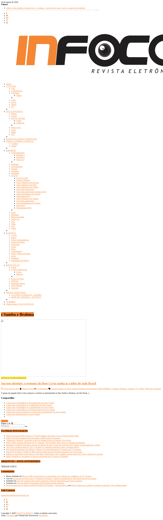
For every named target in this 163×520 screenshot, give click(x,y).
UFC (13, 226)
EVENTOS (11, 233)
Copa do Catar (22, 178)
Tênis (13, 224)
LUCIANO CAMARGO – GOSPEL (26, 295)
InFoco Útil (16, 127)
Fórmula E (20, 157)
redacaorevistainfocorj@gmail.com (15, 495)
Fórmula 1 (20, 155)
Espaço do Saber (18, 242)
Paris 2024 (20, 205)
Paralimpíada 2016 (23, 208)
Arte (13, 89)
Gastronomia (16, 251)
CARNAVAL (16, 91)
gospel (13, 146)
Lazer (13, 130)
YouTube (15, 288)
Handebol (15, 173)
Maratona (15, 215)
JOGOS (14, 176)
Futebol (14, 169)
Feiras (13, 247)
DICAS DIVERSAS (14, 111)
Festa (13, 249)
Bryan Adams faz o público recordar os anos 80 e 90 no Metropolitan (99, 485)
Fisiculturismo (17, 166)
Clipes (13, 267)
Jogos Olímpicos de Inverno (27, 183)
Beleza (14, 114)
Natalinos (15, 258)
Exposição (15, 244)
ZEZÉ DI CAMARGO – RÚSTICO (26, 297)
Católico (14, 144)
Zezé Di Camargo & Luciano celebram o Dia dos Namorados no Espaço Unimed (49, 481)
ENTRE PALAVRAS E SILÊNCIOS (21, 139)
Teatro (13, 105)
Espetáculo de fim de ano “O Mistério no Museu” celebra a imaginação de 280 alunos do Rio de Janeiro (54, 478)
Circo (13, 100)
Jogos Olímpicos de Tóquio (27, 187)
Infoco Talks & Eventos (20, 254)
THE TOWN (16, 286)
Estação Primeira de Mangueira (84, 389)
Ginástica (15, 171)
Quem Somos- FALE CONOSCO (20, 304)
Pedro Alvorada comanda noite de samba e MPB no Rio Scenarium (33, 438)
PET (13, 134)
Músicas (19, 274)
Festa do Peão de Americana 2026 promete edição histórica (40, 483)
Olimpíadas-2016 (23, 196)
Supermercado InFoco (20, 260)
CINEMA (15, 93)
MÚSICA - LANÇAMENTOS (13, 378)
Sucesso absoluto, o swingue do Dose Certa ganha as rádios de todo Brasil (48, 383)
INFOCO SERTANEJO (16, 293)
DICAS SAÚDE (18, 118)
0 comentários (42, 389)
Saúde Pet (20, 123)
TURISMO (10, 302)
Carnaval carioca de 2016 (61, 389)
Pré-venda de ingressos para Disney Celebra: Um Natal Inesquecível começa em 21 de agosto (43, 450)
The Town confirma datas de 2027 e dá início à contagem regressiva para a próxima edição (42, 447)
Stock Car (20, 160)
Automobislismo (17, 153)
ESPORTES (11, 150)
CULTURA (11, 86)
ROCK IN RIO (17, 279)
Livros (13, 102)
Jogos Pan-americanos (25, 189)
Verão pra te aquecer (153, 389)
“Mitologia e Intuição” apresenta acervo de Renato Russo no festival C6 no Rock (38, 440)
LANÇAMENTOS (19, 270)
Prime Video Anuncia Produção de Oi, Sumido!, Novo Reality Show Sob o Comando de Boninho (45, 9)
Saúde (18, 121)
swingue (130, 389)
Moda (13, 132)
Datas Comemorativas (20, 240)
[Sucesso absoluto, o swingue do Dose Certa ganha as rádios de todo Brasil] (43, 376)
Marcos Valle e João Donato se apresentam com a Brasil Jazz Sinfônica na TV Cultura (56, 476)
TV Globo (139, 389)
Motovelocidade (17, 217)
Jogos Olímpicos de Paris (26, 185)
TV (12, 107)
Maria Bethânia (104, 389)
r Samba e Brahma (119, 389)
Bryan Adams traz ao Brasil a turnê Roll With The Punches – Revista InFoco (37, 485)
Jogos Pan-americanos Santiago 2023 (31, 192)
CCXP (14, 235)
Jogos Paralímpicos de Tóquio (28, 194)
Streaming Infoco (18, 283)
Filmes (19, 95)
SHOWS (14, 281)
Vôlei (13, 228)
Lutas (13, 212)
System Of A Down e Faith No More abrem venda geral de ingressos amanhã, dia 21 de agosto (44, 452)
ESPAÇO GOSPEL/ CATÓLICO (20, 141)
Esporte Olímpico (23, 180)
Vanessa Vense (28, 389)
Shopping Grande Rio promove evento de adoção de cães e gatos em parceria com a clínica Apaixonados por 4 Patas (53, 445)
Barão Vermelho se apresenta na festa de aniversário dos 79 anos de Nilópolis (37, 456)
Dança (13, 238)
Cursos (14, 116)
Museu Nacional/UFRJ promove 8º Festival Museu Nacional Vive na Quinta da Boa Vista (42, 436)
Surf (13, 222)
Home (8, 84)
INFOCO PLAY (13, 265)
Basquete (15, 164)
